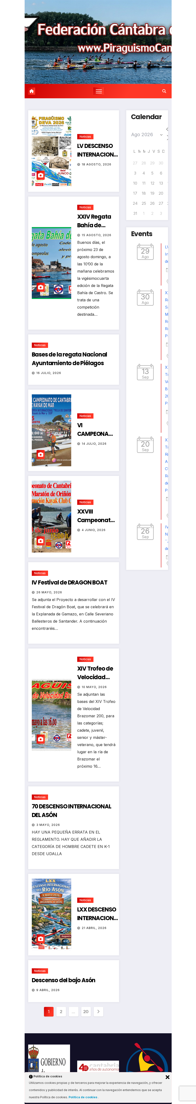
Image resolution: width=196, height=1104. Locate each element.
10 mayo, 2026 (94, 687)
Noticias (85, 136)
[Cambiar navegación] (99, 91)
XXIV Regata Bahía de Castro (94, 225)
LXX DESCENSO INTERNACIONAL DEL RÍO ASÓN (98, 918)
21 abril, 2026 (94, 928)
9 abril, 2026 (48, 990)
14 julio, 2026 (94, 443)
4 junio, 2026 (94, 530)
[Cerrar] (167, 1077)
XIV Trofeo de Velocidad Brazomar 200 (96, 677)
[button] (164, 91)
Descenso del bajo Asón (64, 980)
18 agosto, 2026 (96, 164)
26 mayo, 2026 (49, 592)
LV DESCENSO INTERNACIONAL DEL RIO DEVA (98, 154)
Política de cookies (83, 1097)
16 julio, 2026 (48, 373)
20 (86, 1011)
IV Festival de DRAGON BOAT (69, 582)
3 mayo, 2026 (48, 825)
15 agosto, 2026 (96, 235)
